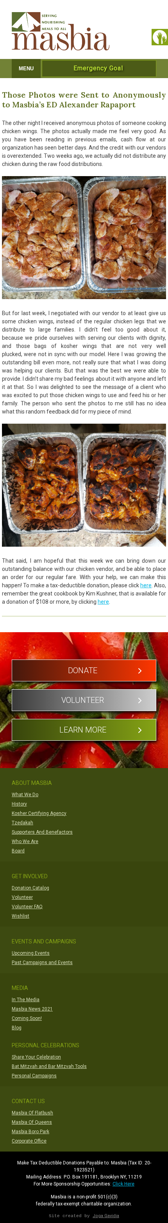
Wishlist (20, 916)
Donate (82, 670)
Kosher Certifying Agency (39, 813)
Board (18, 851)
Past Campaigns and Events (42, 962)
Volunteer (82, 700)
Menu (26, 68)
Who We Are (25, 841)
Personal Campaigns (34, 1076)
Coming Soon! (27, 1018)
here (146, 585)
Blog (16, 1027)
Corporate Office (29, 1141)
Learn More (82, 730)
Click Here (123, 1184)
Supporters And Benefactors (42, 832)
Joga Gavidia (106, 1215)
